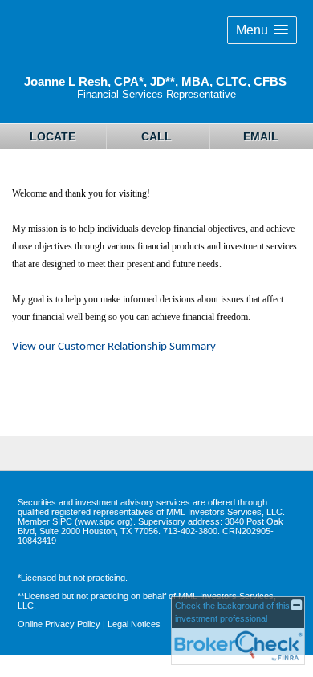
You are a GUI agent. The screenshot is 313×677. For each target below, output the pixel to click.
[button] (262, 30)
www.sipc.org (104, 521)
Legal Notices (134, 624)
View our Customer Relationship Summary (114, 347)
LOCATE (52, 136)
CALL (156, 136)
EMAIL (260, 136)
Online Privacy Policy (59, 624)
